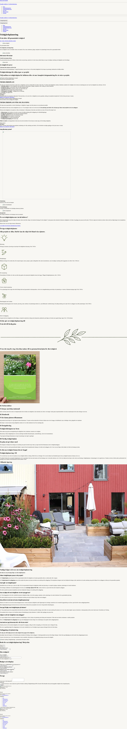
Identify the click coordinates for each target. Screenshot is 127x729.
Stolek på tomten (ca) (4, 657)
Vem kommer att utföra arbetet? (6, 671)
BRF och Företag (5, 701)
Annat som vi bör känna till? (6, 681)
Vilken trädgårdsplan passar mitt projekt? (11, 575)
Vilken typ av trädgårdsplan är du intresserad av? (10, 664)
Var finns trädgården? (4, 658)
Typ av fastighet (3, 654)
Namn (1, 645)
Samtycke (2, 682)
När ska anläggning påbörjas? (6, 667)
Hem (4, 6)
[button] (63, 575)
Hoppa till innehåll (4, 0)
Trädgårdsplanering (7, 8)
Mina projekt (5, 11)
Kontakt (4, 13)
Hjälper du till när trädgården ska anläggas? (12, 615)
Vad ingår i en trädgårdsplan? (8, 583)
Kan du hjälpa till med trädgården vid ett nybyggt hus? (15, 592)
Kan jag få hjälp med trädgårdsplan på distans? (13, 607)
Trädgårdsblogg (5, 705)
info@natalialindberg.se (5, 717)
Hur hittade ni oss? (4, 648)
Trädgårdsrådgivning (7, 9)
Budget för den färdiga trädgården (7, 669)
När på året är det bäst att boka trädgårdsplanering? (14, 600)
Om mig (4, 10)
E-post (1, 646)
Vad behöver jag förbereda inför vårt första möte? (14, 622)
